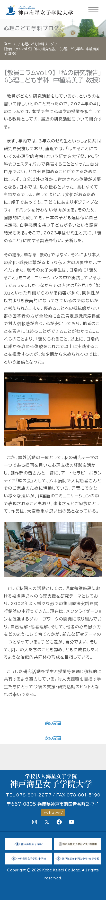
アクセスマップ (53, 812)
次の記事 (53, 738)
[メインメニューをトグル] (93, 9)
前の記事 (53, 723)
